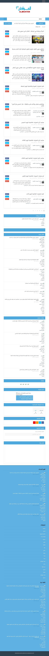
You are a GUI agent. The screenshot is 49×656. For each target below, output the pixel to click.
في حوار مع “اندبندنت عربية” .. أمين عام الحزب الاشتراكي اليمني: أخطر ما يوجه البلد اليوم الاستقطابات (23, 636)
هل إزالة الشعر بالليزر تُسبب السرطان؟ (32, 283)
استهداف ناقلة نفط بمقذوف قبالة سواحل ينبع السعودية (28, 484)
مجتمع (44, 578)
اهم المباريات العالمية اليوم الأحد (35, 194)
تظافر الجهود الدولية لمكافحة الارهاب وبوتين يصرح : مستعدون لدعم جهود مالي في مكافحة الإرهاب (22, 300)
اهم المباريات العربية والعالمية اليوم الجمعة (32, 86)
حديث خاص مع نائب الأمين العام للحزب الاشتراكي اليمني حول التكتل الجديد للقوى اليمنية (23, 624)
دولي (44, 550)
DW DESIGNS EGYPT (30, 653)
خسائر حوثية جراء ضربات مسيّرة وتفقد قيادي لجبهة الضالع (28, 514)
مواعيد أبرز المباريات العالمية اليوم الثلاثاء (33, 140)
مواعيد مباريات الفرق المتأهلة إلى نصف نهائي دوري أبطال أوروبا (28, 68)
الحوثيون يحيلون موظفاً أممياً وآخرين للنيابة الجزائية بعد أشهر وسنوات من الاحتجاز (24, 237)
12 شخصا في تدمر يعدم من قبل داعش (31, 291)
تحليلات (44, 539)
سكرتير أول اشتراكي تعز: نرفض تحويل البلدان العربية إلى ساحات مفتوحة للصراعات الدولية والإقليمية (23, 586)
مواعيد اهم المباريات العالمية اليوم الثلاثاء (33, 158)
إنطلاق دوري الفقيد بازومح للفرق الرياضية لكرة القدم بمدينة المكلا (28, 50)
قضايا (44, 572)
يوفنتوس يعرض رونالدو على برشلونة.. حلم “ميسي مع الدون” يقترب (28, 105)
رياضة (31, 52)
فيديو (44, 569)
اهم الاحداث (34, 178)
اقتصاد (44, 528)
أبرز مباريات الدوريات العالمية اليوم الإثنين (33, 176)
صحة (44, 556)
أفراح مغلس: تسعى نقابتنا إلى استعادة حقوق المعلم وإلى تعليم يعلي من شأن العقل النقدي (22, 599)
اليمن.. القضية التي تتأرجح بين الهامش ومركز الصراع (29, 369)
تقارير (35, 33)
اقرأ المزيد (27, 95)
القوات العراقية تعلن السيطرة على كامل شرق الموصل (29, 259)
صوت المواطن (42, 561)
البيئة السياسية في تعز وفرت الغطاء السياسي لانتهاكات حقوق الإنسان (26, 321)
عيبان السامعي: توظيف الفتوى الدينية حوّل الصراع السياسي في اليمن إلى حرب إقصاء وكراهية (21, 611)
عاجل (44, 564)
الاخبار (34, 52)
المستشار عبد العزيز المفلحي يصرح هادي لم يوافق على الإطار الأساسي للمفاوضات (24, 269)
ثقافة (44, 545)
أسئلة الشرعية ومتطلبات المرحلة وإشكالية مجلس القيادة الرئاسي (27, 333)
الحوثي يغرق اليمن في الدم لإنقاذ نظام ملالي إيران (29, 346)
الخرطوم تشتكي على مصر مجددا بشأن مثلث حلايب (29, 250)
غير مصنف (43, 567)
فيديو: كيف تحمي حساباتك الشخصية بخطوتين (30, 219)
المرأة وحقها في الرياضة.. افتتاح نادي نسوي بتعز (31, 31)
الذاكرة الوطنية (42, 534)
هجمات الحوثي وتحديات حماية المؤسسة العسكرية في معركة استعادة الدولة (25, 355)
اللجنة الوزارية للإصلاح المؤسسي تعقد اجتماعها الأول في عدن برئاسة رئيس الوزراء (24, 504)
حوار (44, 547)
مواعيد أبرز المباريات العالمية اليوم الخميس (32, 122)
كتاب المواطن (42, 575)
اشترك (42, 437)
